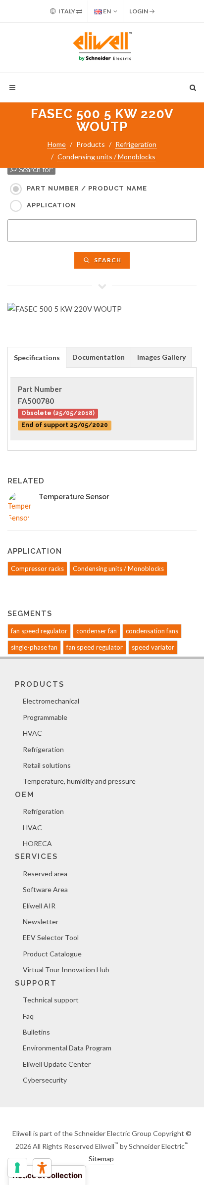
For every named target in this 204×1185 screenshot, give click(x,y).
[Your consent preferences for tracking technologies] (17, 1167)
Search (107, 260)
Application (51, 205)
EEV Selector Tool (51, 937)
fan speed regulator (39, 631)
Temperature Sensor (74, 497)
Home (57, 144)
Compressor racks (37, 568)
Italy (66, 11)
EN (106, 11)
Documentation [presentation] (98, 357)
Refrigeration (135, 144)
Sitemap (101, 1158)
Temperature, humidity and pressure (79, 781)
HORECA (37, 843)
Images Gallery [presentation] (161, 357)
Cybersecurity (45, 1080)
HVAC (32, 733)
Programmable (45, 717)
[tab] (36, 357)
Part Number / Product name (87, 188)
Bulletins (36, 1032)
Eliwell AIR (39, 905)
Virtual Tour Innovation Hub (66, 969)
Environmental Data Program (67, 1047)
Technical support (51, 999)
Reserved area (45, 873)
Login (139, 11)
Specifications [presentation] (37, 357)
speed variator (153, 647)
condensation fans (152, 631)
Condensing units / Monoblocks (106, 156)
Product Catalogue (52, 953)
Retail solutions (47, 765)
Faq (28, 1016)
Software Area (45, 889)
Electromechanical (51, 701)
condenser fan (96, 631)
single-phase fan (34, 647)
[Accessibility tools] (42, 1167)
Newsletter (40, 921)
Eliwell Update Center (57, 1064)
